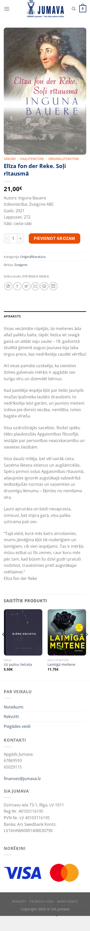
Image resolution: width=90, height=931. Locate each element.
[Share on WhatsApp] (8, 286)
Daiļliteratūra (32, 159)
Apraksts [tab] (12, 316)
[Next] (86, 644)
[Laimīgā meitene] (67, 632)
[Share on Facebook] (17, 286)
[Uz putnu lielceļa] (23, 632)
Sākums (10, 159)
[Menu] (7, 9)
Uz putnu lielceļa (18, 664)
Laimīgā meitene (61, 664)
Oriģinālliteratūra (63, 159)
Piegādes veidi (17, 726)
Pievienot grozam (54, 238)
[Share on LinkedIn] (53, 286)
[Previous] (3, 644)
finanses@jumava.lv (22, 778)
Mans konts (67, 901)
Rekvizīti (11, 716)
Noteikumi (13, 707)
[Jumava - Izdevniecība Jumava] (45, 9)
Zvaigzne (20, 264)
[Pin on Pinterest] (44, 286)
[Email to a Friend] (35, 286)
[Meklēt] (74, 9)
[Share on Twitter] (26, 286)
